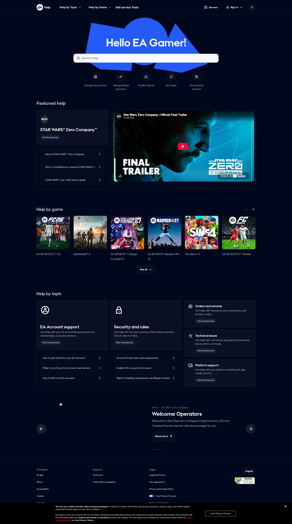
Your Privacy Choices (166, 496)
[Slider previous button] (41, 429)
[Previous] (246, 209)
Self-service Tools (127, 7)
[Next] (253, 209)
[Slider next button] (250, 429)
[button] (72, 154)
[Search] (252, 7)
